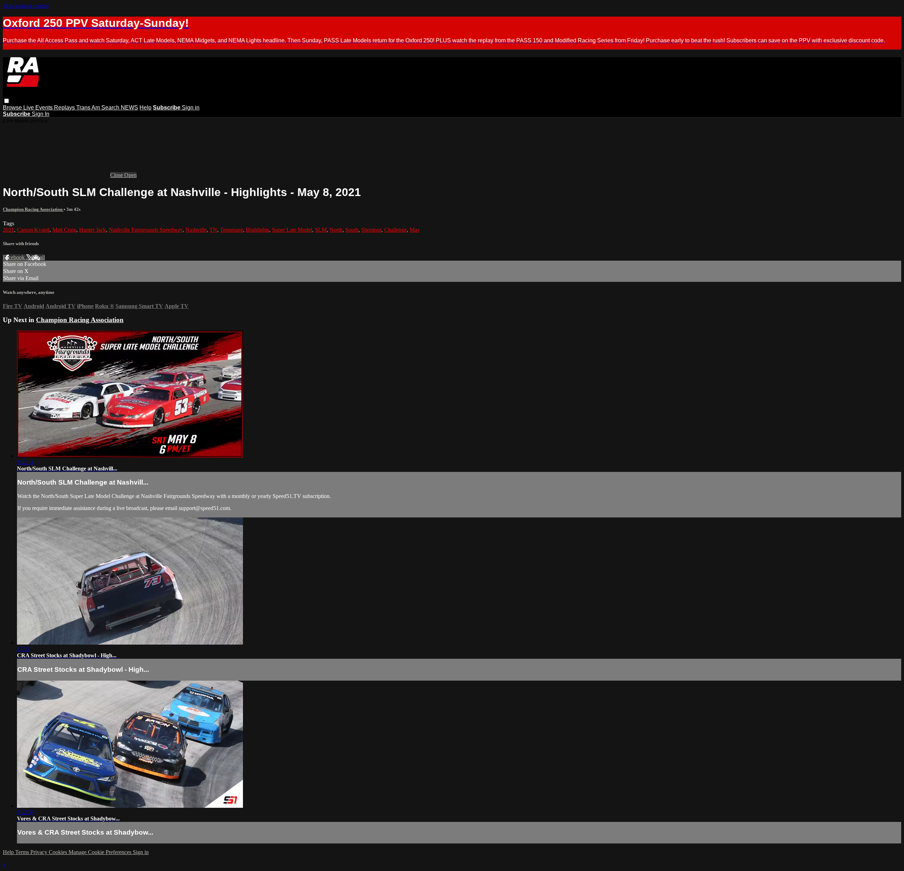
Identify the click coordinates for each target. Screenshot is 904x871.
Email (38, 257)
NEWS (129, 108)
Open (130, 175)
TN (213, 230)
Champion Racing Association (33, 209)
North (336, 230)
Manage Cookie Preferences (101, 852)
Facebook (14, 257)
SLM (321, 230)
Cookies (59, 852)
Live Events (38, 108)
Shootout (371, 230)
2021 (8, 230)
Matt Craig (64, 230)
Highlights (257, 230)
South (351, 230)
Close (117, 175)
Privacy (39, 852)
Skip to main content (26, 6)
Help (145, 108)
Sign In (40, 114)
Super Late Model (292, 230)
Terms (22, 852)
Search (111, 108)
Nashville (196, 230)
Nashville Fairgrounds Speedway (146, 230)
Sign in (191, 108)
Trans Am (88, 108)
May (415, 230)
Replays (65, 108)
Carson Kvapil (33, 230)
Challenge (395, 230)
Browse (13, 108)
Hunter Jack (92, 230)
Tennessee (231, 230)
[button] (6, 101)
